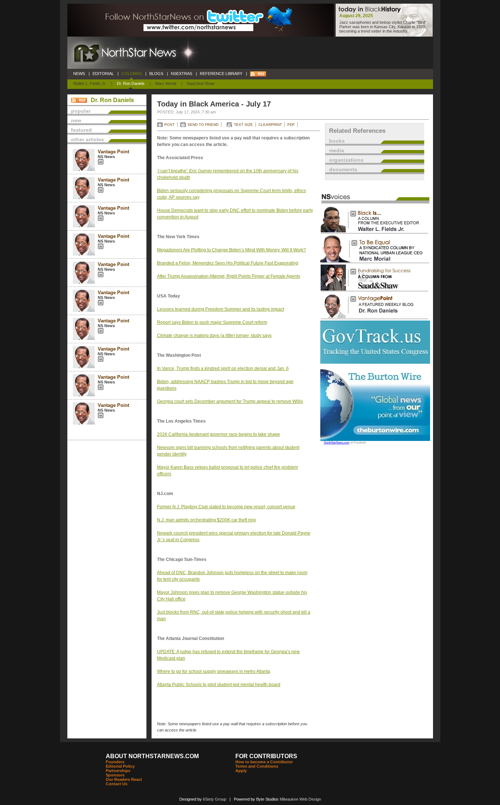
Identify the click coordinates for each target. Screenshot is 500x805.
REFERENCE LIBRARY (221, 73)
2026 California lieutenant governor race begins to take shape (218, 434)
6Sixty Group (214, 799)
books (337, 141)
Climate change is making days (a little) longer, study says (214, 335)
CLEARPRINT (270, 125)
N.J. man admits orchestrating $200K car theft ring (206, 520)
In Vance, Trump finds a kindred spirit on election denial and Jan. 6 (223, 368)
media (336, 150)
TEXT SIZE (243, 125)
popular (80, 111)
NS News (106, 156)
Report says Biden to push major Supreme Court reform (212, 322)
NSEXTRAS (181, 73)
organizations (346, 160)
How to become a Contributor (264, 762)
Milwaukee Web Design (300, 799)
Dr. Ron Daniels (131, 83)
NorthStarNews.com (337, 442)
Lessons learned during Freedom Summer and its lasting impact (220, 309)
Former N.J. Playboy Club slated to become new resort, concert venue (226, 506)
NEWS (79, 73)
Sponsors (115, 775)
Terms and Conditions (256, 766)
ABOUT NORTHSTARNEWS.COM (152, 756)
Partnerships (118, 770)
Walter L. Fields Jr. (89, 83)
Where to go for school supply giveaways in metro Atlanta (213, 671)
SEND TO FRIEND (203, 125)
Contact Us (116, 784)
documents (343, 169)
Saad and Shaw (200, 83)
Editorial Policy (120, 766)
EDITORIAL (103, 73)
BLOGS (156, 73)
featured (81, 130)
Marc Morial (165, 83)
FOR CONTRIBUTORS (266, 756)
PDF (291, 125)
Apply (241, 770)
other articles (87, 139)
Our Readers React (124, 779)
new (76, 120)
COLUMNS (131, 73)
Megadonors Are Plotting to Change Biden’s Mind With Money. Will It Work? (231, 249)
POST (169, 125)
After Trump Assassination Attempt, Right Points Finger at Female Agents (228, 276)
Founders (115, 762)
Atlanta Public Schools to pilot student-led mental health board (218, 684)
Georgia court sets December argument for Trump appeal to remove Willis (230, 401)
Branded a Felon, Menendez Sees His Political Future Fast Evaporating (227, 263)
